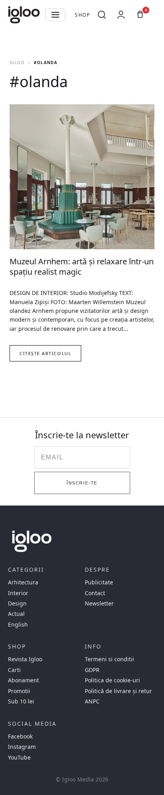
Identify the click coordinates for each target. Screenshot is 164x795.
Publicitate (99, 582)
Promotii (19, 691)
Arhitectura (23, 582)
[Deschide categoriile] (55, 14)
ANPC (92, 701)
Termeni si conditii (109, 659)
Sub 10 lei (21, 701)
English (18, 624)
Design (17, 603)
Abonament (23, 680)
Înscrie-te (81, 483)
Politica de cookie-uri (112, 680)
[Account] (121, 15)
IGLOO (17, 62)
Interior (18, 593)
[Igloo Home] (24, 15)
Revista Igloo (25, 659)
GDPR (92, 670)
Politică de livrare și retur (118, 691)
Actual (16, 613)
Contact (95, 593)
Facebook (20, 736)
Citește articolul (45, 353)
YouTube (19, 757)
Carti (14, 670)
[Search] (102, 15)
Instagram (22, 746)
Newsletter (99, 603)
